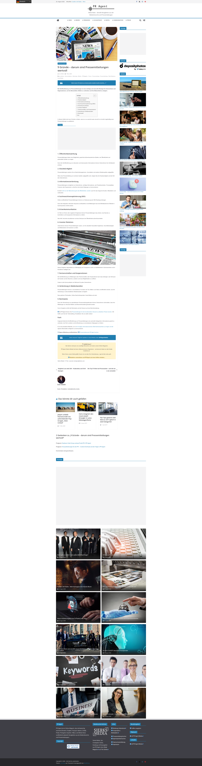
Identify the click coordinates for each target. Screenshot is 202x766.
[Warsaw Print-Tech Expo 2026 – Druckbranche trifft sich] (123, 575)
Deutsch (22, 1)
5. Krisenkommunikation (83, 105)
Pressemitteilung (103, 76)
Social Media (60, 78)
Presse (89, 76)
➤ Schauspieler (97, 20)
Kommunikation (68, 76)
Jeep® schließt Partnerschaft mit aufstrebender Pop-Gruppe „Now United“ (65, 419)
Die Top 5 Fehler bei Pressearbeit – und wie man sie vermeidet (101, 370)
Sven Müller (61, 74)
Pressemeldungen (62, 63)
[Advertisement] (87, 139)
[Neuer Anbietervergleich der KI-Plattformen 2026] (78, 607)
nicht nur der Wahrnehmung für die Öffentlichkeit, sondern (76, 190)
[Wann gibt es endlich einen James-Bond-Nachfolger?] (78, 544)
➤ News (69, 20)
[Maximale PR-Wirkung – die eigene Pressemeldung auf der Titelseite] (78, 703)
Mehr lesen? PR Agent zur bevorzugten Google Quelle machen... (88, 83)
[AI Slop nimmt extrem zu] (123, 544)
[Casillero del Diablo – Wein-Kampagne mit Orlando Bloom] (78, 575)
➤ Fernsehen (86, 20)
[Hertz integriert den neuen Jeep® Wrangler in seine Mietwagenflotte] (86, 403)
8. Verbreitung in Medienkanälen (85, 111)
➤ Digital (107, 20)
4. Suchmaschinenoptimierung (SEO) (86, 103)
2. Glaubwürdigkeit (81, 99)
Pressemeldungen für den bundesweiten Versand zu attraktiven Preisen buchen (92, 311)
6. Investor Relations (82, 107)
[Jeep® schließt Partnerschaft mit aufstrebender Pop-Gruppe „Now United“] (65, 403)
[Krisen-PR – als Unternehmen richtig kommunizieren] (123, 671)
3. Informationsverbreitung (83, 101)
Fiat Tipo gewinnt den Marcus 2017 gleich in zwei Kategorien (108, 420)
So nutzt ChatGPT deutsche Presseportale (115, 650)
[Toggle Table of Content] (94, 95)
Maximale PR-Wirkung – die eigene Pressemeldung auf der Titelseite (77, 714)
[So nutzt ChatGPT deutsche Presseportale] (123, 639)
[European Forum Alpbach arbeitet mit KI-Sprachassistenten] (123, 607)
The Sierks (104, 749)
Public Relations (111, 76)
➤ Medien (77, 20)
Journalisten (61, 76)
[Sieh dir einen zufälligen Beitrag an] (144, 20)
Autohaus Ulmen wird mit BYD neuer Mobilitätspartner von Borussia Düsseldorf (77, 649)
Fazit (78, 115)
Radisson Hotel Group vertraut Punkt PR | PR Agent (76, 443)
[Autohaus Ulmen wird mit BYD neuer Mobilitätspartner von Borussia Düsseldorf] (78, 639)
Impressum (116, 744)
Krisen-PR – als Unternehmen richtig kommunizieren (118, 682)
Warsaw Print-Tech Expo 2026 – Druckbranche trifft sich (119, 587)
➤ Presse (128, 20)
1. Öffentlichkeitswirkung (83, 98)
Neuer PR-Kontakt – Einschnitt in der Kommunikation (118, 714)
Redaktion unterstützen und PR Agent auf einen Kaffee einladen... (87, 357)
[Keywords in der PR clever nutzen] (78, 671)
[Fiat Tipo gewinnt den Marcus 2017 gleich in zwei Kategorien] (107, 403)
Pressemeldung (95, 76)
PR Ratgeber (85, 76)
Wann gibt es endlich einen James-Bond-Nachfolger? (72, 555)
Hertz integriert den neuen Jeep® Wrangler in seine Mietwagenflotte (86, 417)
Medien (79, 76)
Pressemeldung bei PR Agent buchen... (89, 332)
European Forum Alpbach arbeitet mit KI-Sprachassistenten (120, 618)
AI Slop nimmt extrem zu (78, 1)
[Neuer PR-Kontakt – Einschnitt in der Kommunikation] (123, 703)
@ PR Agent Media (137, 736)
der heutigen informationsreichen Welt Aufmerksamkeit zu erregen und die (94, 326)
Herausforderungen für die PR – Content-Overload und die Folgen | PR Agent (83, 446)
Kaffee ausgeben (136, 728)
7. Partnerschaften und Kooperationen (86, 109)
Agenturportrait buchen (119, 738)
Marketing (75, 76)
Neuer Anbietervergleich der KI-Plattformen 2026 (71, 618)
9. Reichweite (80, 113)
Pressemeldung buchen (119, 736)
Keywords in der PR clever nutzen (67, 682)
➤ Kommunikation (117, 20)
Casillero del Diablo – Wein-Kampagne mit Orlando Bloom (74, 587)
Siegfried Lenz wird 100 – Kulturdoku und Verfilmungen (72, 370)
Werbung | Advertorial (119, 728)
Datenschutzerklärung (119, 742)
